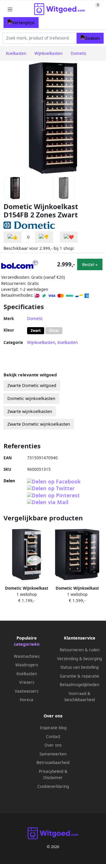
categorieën (26, 644)
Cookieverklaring (53, 786)
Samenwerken (53, 754)
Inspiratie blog (53, 727)
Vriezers (26, 682)
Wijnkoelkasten (41, 342)
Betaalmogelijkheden (79, 684)
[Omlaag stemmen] (44, 237)
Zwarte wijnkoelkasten (29, 411)
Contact (53, 736)
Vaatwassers (26, 691)
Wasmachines (26, 656)
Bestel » (89, 264)
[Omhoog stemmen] (12, 237)
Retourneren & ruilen (80, 649)
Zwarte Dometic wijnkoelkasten (38, 424)
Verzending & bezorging (79, 658)
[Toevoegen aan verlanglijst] (69, 237)
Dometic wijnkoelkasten (31, 398)
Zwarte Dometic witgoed (31, 385)
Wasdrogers (26, 665)
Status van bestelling (79, 667)
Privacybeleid (51, 771)
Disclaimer (53, 777)
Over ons (53, 745)
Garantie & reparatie (79, 676)
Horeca (26, 699)
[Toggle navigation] (10, 9)
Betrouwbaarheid (53, 762)
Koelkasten (67, 342)
